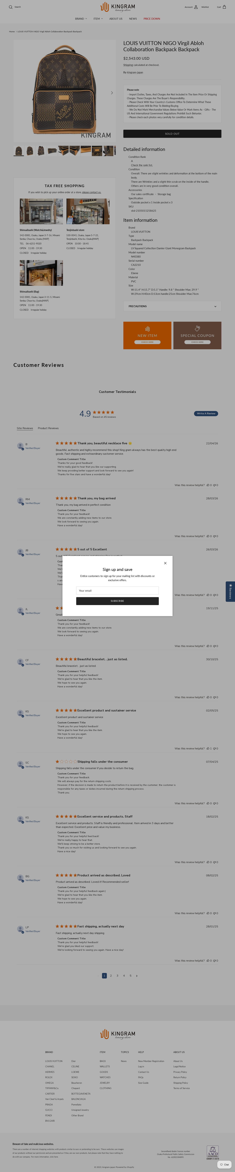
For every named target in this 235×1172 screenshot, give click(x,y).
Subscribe (117, 601)
